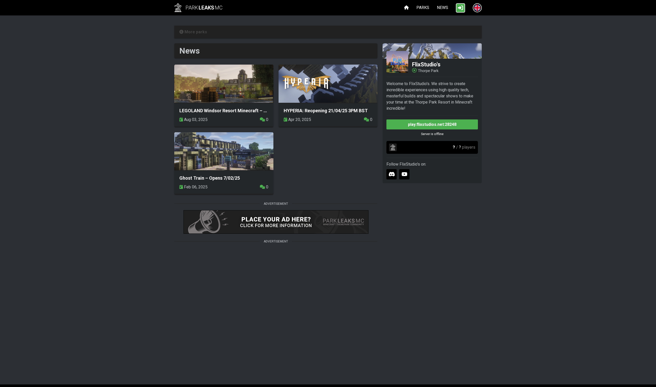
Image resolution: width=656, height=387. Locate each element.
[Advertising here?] (275, 222)
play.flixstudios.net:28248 (432, 124)
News (442, 7)
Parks (422, 7)
